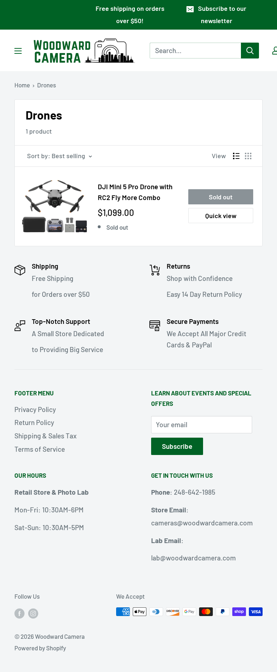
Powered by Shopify (40, 647)
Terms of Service (39, 449)
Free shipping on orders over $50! (130, 14)
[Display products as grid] (248, 156)
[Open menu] (18, 51)
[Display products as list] (236, 156)
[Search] (250, 50)
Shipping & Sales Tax (45, 436)
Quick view (221, 216)
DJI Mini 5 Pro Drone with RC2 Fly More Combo (135, 191)
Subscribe (177, 446)
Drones (46, 84)
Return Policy (34, 422)
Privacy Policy (35, 409)
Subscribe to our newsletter (222, 14)
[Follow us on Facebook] (19, 613)
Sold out (221, 197)
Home (22, 84)
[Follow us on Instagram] (33, 613)
